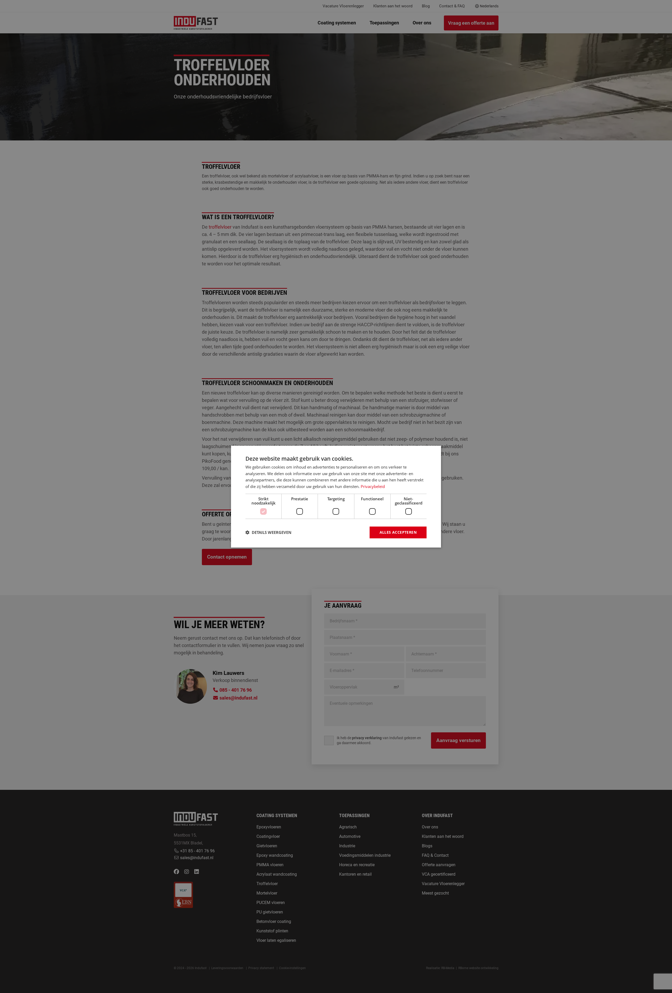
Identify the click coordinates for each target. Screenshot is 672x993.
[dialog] (336, 496)
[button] (268, 532)
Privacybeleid (373, 486)
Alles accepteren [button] (398, 532)
